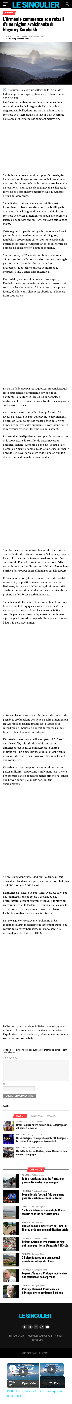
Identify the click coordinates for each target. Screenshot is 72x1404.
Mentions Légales (16, 1335)
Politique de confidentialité (40, 1335)
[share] (32, 1366)
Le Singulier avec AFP (19, 39)
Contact (59, 1335)
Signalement (37, 1340)
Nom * (6, 1084)
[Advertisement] (36, 651)
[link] (12, 1368)
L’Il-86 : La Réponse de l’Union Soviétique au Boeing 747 (23, 1367)
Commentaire (11, 1058)
